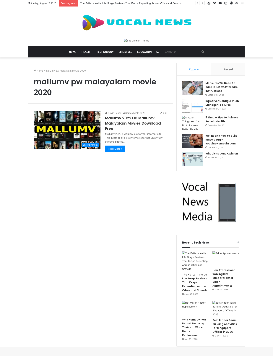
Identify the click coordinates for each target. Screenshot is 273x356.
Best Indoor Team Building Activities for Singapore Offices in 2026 (224, 326)
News (72, 51)
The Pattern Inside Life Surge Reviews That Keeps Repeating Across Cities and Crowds (130, 3)
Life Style (125, 51)
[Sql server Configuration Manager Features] (192, 106)
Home (39, 70)
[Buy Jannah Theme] (136, 40)
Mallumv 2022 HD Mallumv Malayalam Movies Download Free (133, 123)
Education (144, 51)
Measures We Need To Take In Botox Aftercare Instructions (221, 87)
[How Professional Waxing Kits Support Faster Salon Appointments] (225, 259)
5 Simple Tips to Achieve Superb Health (221, 119)
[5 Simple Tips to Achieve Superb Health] (192, 123)
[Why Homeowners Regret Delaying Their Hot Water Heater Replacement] (195, 308)
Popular (194, 69)
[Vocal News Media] (136, 22)
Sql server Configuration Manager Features (222, 103)
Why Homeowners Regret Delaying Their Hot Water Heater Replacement (194, 327)
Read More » (115, 148)
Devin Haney (114, 113)
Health (86, 51)
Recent (228, 69)
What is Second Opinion (221, 153)
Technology (105, 51)
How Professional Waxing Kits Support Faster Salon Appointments (224, 278)
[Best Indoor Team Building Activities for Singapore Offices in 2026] (225, 308)
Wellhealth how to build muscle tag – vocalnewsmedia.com (221, 139)
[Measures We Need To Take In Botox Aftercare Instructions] (192, 88)
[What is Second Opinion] (192, 159)
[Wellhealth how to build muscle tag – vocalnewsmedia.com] (192, 141)
